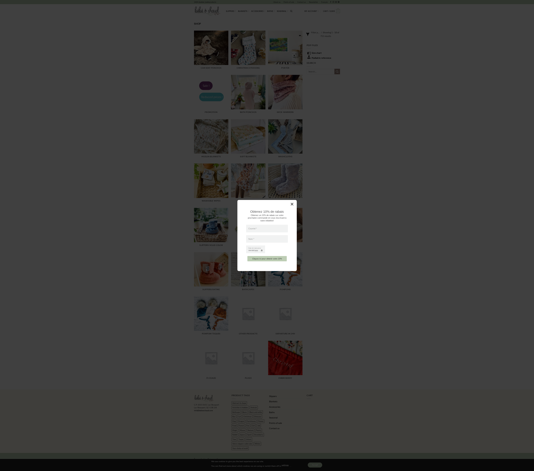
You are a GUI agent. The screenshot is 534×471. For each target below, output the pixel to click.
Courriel (252, 228)
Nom (251, 239)
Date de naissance (254, 248)
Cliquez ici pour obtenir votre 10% (267, 259)
